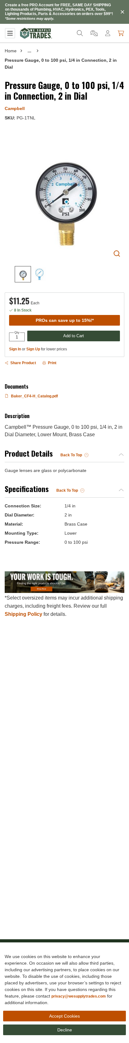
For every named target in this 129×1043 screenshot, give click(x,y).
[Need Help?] (94, 33)
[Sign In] (107, 33)
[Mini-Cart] (121, 33)
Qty (16, 332)
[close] (122, 12)
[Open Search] (80, 33)
